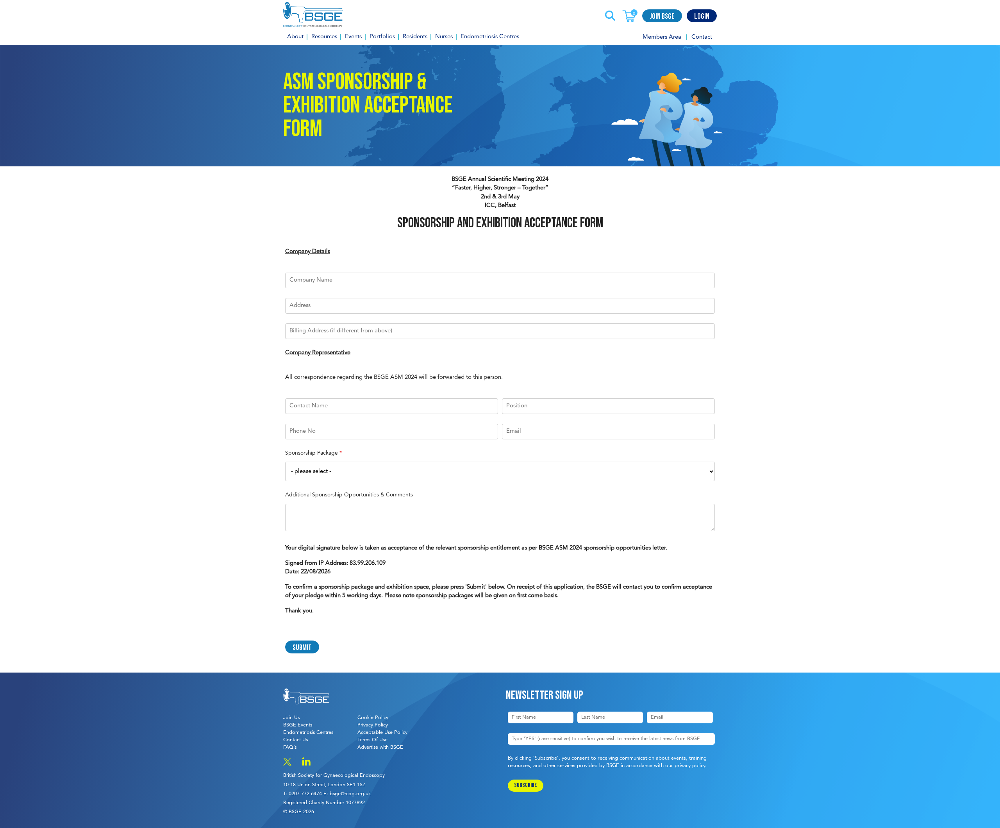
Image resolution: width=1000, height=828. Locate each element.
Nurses (444, 37)
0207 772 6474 (305, 793)
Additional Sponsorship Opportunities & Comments (349, 495)
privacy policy (690, 765)
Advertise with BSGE (380, 747)
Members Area (662, 37)
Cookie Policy (372, 717)
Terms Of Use (372, 739)
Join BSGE (662, 16)
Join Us (291, 717)
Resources (324, 37)
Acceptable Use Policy (382, 732)
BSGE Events (297, 725)
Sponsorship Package (313, 453)
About (295, 37)
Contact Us (295, 739)
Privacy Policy (372, 725)
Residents (415, 37)
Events (353, 37)
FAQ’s (289, 747)
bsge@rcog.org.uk (350, 793)
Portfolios (382, 37)
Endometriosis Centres (490, 37)
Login (701, 16)
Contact (701, 37)
